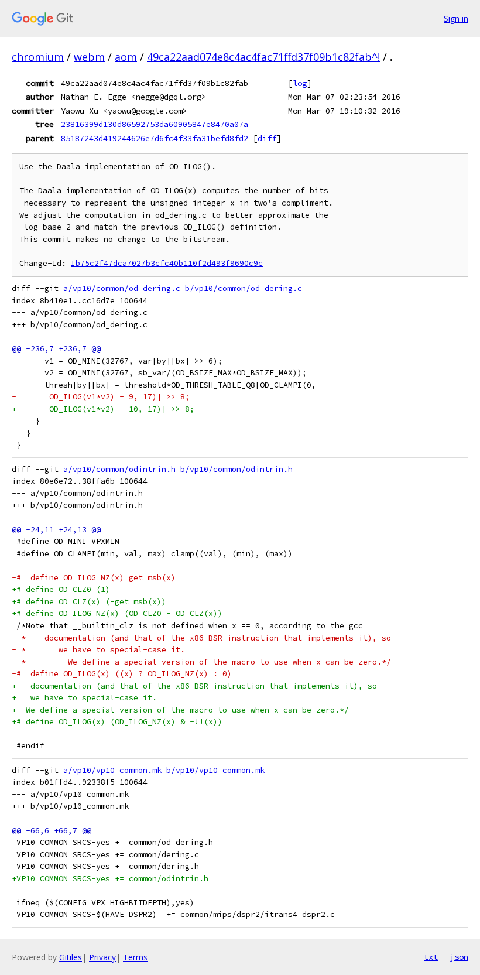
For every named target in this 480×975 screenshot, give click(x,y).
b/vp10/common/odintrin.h (236, 469)
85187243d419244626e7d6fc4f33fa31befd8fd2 (154, 138)
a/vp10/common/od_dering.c (121, 288)
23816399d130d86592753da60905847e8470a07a (154, 124)
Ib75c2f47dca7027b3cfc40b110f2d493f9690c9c (167, 263)
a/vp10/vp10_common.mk (112, 770)
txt (431, 957)
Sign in (456, 18)
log (300, 83)
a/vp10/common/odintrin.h (119, 469)
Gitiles (70, 957)
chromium (38, 57)
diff (267, 138)
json (459, 957)
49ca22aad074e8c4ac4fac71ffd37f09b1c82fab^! (263, 57)
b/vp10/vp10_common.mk (215, 770)
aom (126, 57)
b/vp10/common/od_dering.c (243, 288)
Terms (135, 957)
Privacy (102, 957)
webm (89, 57)
